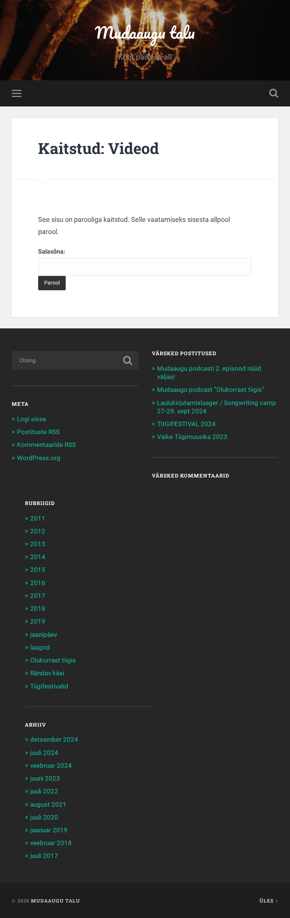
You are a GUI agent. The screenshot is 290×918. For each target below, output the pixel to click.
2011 (37, 518)
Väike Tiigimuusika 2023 (192, 437)
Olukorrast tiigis (53, 660)
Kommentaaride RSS (46, 444)
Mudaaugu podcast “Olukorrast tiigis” (210, 389)
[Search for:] (75, 360)
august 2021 (48, 804)
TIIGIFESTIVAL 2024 (186, 424)
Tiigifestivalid (49, 686)
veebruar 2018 (51, 843)
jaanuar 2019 (49, 830)
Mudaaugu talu (145, 32)
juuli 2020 (44, 817)
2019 (37, 621)
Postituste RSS (38, 432)
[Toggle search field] (273, 93)
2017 (37, 595)
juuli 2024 (44, 752)
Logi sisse (31, 419)
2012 (37, 531)
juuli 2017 (44, 855)
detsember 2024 (54, 739)
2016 (37, 583)
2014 (37, 557)
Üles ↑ (268, 901)
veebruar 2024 (51, 765)
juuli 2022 (44, 791)
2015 (37, 569)
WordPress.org (38, 458)
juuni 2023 (45, 778)
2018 (37, 608)
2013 (37, 544)
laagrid (40, 647)
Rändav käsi (47, 673)
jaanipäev (43, 634)
